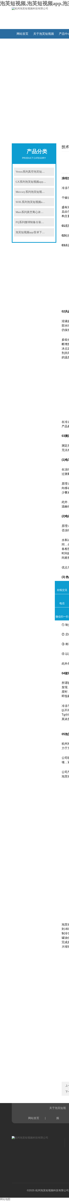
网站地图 (5, 1199)
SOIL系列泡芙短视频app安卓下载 (35, 202)
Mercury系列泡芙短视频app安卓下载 (35, 191)
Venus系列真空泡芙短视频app (34, 171)
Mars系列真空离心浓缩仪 (31, 212)
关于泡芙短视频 (43, 33)
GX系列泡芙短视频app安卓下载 (35, 181)
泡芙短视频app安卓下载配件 (33, 232)
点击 (50, 172)
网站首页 (22, 33)
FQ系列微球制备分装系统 (31, 222)
